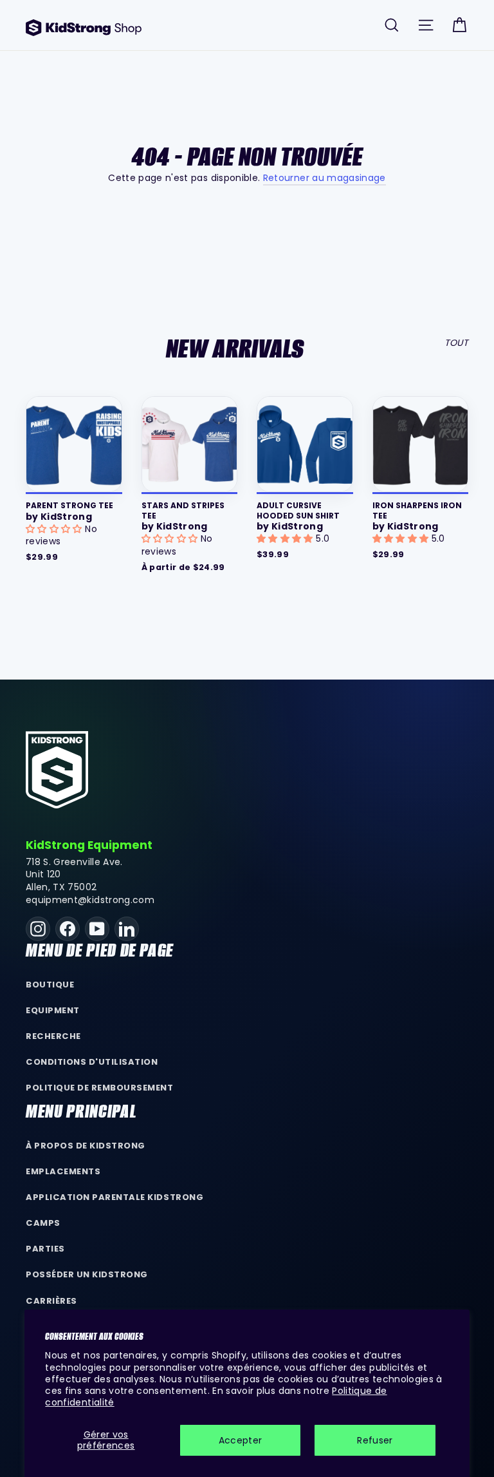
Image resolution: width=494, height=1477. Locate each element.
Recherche (53, 1036)
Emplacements (63, 1171)
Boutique (50, 984)
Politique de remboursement (100, 1088)
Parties (45, 1249)
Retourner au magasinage (324, 177)
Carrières (51, 1301)
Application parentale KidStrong (114, 1197)
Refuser (374, 1440)
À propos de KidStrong (85, 1145)
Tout (456, 342)
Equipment (53, 1010)
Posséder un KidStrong (87, 1274)
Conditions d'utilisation (92, 1062)
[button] (55, 528)
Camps (43, 1223)
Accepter (240, 1440)
